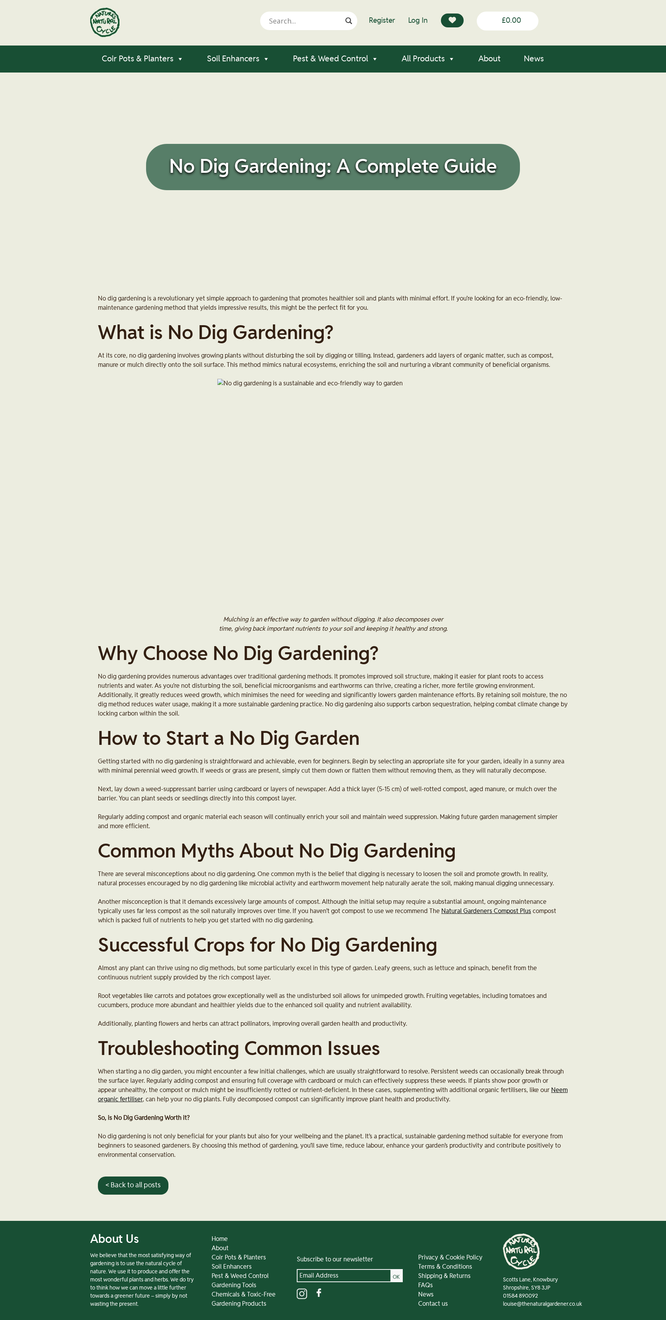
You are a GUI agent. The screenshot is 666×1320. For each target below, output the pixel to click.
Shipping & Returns (444, 1276)
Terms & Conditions (445, 1267)
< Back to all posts (133, 1185)
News (534, 59)
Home (220, 1239)
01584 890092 (520, 1296)
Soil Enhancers (233, 59)
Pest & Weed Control (330, 59)
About (489, 59)
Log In (418, 20)
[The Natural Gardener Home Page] (104, 35)
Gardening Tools (234, 1285)
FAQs (425, 1285)
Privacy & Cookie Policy (450, 1257)
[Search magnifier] (348, 20)
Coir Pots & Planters (137, 59)
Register (382, 20)
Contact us (433, 1304)
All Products (423, 59)
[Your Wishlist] (452, 20)
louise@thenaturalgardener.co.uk (542, 1304)
